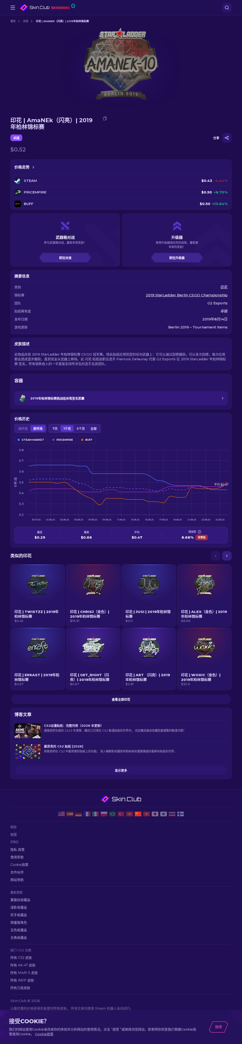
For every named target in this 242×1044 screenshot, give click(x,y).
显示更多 (121, 770)
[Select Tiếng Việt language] (129, 814)
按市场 (38, 428)
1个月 (67, 428)
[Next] (227, 556)
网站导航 (17, 880)
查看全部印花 (121, 699)
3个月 (81, 428)
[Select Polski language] (104, 814)
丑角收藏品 (18, 937)
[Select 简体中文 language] (138, 814)
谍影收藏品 (18, 907)
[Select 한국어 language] (163, 814)
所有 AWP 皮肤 (22, 980)
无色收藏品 (18, 930)
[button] (38, 595)
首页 (13, 21)
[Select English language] (61, 814)
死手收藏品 (18, 915)
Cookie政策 (19, 865)
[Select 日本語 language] (155, 814)
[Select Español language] (70, 814)
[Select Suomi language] (180, 814)
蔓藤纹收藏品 (20, 900)
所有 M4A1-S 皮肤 (24, 973)
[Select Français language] (87, 814)
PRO (14, 842)
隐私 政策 (17, 849)
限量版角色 (18, 922)
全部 (94, 428)
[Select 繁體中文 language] (146, 814)
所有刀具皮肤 (20, 988)
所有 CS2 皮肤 (21, 958)
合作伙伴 (17, 872)
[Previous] (215, 556)
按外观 (23, 428)
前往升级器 (177, 258)
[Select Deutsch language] (78, 814)
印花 (25, 21)
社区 (13, 834)
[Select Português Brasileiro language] (112, 814)
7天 (55, 428)
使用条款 (17, 857)
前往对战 (65, 258)
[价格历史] (33, 167)
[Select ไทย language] (172, 814)
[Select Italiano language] (95, 814)
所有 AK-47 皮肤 (22, 965)
